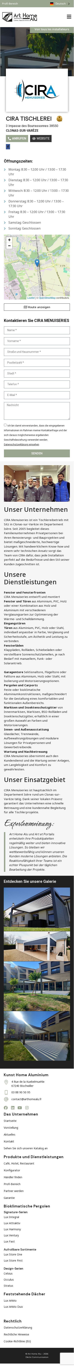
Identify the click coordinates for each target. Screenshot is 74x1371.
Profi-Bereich (12, 1184)
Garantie (9, 1198)
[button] (37, 263)
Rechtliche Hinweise (16, 1334)
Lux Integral (11, 1217)
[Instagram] (27, 1108)
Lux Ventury (11, 1235)
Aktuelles (9, 1134)
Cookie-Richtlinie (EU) (17, 1341)
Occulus (9, 1279)
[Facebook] (6, 1108)
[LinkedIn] (13, 1108)
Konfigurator (12, 1170)
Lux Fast (9, 1241)
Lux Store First (13, 1260)
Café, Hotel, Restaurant (19, 1163)
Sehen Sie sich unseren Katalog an (26, 1148)
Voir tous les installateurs (52, 29)
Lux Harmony (12, 1229)
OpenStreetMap (47, 297)
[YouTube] (20, 1108)
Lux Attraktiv (12, 1223)
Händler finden (13, 1177)
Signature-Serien (16, 1212)
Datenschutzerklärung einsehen (21, 444)
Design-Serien (13, 1269)
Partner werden (14, 1191)
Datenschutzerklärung (18, 1327)
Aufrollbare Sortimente (20, 1250)
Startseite (10, 1121)
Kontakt (9, 1141)
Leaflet (31, 297)
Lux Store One (13, 1254)
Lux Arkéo (10, 1300)
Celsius (8, 1273)
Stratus (8, 1285)
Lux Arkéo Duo (13, 1307)
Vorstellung (11, 1127)
